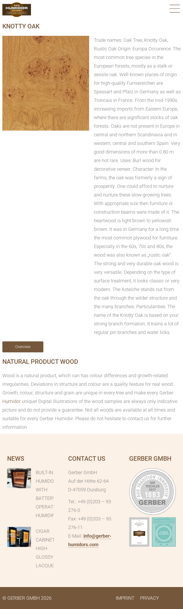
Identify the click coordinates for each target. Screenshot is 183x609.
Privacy (149, 598)
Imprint (125, 598)
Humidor (11, 401)
